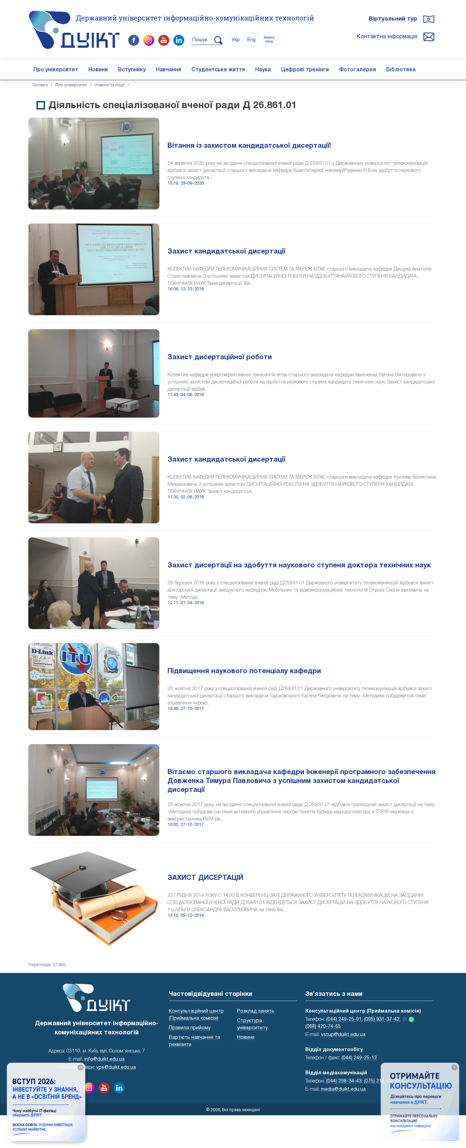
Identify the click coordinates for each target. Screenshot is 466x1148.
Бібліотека (401, 70)
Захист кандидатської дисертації (226, 252)
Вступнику (132, 70)
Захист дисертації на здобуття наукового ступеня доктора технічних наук (299, 566)
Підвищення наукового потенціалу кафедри (244, 671)
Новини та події (109, 85)
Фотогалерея (357, 70)
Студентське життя (218, 70)
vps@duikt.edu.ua (116, 1067)
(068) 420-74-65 (323, 1027)
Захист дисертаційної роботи (220, 357)
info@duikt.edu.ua (104, 1059)
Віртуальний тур (393, 18)
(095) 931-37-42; (382, 1019)
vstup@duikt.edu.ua (343, 1035)
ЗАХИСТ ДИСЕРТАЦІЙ (205, 878)
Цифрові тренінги (305, 70)
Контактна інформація (386, 36)
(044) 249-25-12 (359, 1058)
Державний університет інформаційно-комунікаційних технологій (195, 17)
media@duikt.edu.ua (343, 1089)
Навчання (168, 70)
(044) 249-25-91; (344, 1019)
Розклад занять (255, 1011)
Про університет (55, 70)
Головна (40, 85)
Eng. (252, 40)
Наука (263, 70)
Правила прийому (189, 1028)
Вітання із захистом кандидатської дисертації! (249, 146)
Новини (98, 70)
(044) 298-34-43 (344, 1081)
